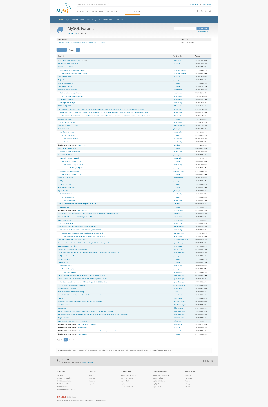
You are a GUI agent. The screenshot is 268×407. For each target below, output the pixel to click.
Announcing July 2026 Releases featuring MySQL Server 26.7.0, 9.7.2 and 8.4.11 (83, 42)
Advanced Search (203, 31)
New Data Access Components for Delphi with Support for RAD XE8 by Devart (84, 282)
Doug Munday (177, 90)
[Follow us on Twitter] (208, 362)
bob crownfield (178, 99)
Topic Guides (157, 387)
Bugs (67, 20)
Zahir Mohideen (178, 249)
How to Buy (188, 378)
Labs (82, 20)
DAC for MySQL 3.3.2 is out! (66, 106)
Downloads (97, 11)
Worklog (75, 20)
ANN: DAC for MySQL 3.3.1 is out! (68, 125)
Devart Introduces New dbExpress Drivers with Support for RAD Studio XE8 (81, 275)
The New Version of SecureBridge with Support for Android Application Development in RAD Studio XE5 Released (93, 314)
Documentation (113, 11)
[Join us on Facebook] (197, 11)
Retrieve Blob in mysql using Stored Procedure (72, 249)
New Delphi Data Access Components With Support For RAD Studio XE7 (80, 301)
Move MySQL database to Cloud (68, 63)
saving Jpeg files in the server (67, 288)
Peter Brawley (177, 96)
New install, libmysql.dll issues (67, 90)
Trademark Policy (88, 400)
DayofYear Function (64, 305)
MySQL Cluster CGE (63, 387)
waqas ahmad (177, 298)
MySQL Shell (125, 381)
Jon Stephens (177, 139)
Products (61, 371)
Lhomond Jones (178, 178)
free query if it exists (64, 184)
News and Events (105, 20)
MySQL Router (125, 384)
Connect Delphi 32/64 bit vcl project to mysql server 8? (75, 217)
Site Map (188, 387)
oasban (60, 298)
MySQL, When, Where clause (67, 148)
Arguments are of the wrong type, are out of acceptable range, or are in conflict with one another (88, 213)
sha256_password (63, 181)
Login (203, 4)
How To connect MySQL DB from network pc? (72, 285)
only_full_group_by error (65, 83)
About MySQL (190, 371)
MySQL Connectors (159, 384)
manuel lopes (177, 288)
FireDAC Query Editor (64, 77)
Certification (92, 378)
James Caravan (178, 210)
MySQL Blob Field (63, 207)
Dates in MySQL (63, 262)
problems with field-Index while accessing (71, 292)
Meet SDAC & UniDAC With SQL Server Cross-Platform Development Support (82, 295)
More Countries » (87, 362)
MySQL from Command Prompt (68, 256)
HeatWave (60, 375)
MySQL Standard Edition (64, 381)
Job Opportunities (190, 384)
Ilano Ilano (176, 145)
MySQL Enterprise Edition (64, 378)
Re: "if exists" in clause (67, 132)
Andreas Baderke (178, 318)
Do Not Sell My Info (67, 400)
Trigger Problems (63, 318)
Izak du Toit (177, 321)
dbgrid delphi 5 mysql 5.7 (66, 99)
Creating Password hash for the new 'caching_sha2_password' (77, 204)
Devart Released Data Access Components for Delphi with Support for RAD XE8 (82, 279)
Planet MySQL (91, 20)
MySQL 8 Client (63, 191)
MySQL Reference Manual (161, 375)
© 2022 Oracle (71, 397)
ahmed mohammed (179, 285)
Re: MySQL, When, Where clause (70, 151)
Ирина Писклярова (179, 243)
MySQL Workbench (127, 387)
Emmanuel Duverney (180, 67)
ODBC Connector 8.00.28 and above (69, 67)
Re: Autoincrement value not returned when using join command (80, 230)
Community (119, 20)
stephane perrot (178, 171)
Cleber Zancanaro (178, 308)
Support (91, 384)
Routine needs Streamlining (66, 187)
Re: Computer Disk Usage (68, 122)
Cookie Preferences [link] (100, 400)
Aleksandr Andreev (179, 106)
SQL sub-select (82, 210)
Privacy (59, 400)
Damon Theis (177, 217)
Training (91, 375)
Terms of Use (78, 400)
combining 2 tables (64, 259)
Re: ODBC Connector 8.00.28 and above (72, 70)
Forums (60, 20)
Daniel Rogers (177, 246)
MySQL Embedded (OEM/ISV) (66, 390)
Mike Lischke (177, 60)
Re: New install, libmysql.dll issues (70, 93)
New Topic (62, 50)
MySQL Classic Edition (63, 384)
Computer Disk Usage (65, 119)
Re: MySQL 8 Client (66, 194)
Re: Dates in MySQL (66, 266)
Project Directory (63, 80)
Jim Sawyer (176, 63)
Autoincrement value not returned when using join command (77, 226)
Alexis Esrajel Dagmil (179, 305)
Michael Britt (177, 109)
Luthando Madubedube (180, 239)
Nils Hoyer (176, 204)
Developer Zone (132, 11)
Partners (187, 381)
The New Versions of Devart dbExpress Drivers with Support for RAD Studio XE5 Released (85, 311)
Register (209, 4)
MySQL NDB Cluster (127, 378)
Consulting (92, 381)
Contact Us (188, 375)
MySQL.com (82, 11)
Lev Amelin (176, 213)
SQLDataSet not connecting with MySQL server (72, 321)
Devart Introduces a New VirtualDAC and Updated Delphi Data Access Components (84, 243)
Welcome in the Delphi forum (72, 60)
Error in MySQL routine (65, 86)
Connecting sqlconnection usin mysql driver (71, 239)
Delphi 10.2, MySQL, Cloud (66, 155)
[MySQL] (63, 8)
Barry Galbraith (178, 272)
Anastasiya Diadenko (179, 295)
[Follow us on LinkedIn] (205, 11)
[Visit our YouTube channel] (209, 11)
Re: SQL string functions (67, 223)
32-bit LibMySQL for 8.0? (65, 178)
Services (92, 371)
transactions (62, 308)
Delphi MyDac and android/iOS (67, 246)
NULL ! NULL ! (177, 292)
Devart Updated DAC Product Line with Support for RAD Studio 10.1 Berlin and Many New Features (88, 252)
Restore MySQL (82, 145)
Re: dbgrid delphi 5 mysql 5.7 (69, 103)
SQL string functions (64, 220)
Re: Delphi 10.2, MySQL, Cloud (69, 158)
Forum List (72, 33)
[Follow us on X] (201, 11)
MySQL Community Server (129, 375)
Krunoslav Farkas (178, 226)
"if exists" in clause (63, 129)
